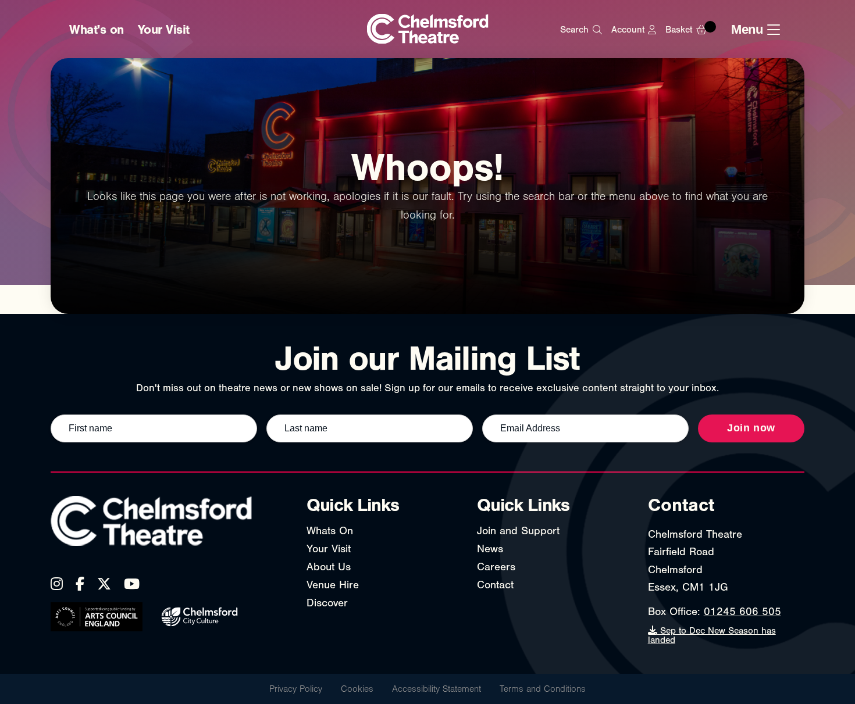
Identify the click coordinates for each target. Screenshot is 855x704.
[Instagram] (57, 584)
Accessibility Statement (436, 689)
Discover (327, 602)
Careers (496, 566)
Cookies (357, 689)
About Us (329, 566)
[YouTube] (132, 584)
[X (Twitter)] (104, 584)
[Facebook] (80, 584)
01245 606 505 (742, 611)
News (490, 548)
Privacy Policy (295, 689)
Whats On (330, 530)
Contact (495, 584)
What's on (96, 29)
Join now (751, 428)
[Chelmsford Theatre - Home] (428, 30)
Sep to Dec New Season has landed (712, 635)
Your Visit (164, 29)
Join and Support (518, 530)
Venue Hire (333, 584)
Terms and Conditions (543, 689)
